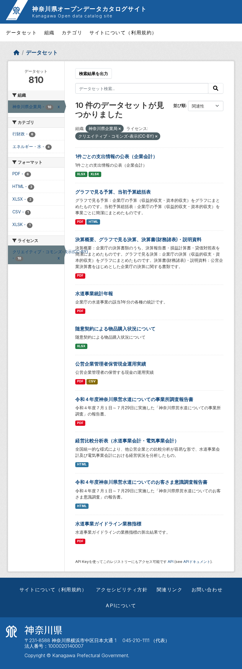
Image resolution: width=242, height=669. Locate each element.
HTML (93, 222)
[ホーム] (16, 52)
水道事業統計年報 (94, 293)
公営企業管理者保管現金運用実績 (110, 364)
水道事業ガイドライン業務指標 (108, 524)
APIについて (121, 605)
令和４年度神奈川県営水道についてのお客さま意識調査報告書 (141, 482)
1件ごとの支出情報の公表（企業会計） (116, 156)
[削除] (120, 129)
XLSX (81, 174)
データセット (21, 32)
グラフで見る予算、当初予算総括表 (113, 192)
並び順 (179, 105)
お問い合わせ (207, 589)
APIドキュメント (196, 561)
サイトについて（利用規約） (123, 32)
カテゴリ (72, 32)
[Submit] (215, 88)
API (171, 561)
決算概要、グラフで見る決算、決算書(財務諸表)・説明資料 (138, 239)
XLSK (95, 174)
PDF (80, 222)
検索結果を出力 (93, 73)
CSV (92, 381)
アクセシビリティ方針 (122, 589)
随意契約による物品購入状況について (115, 329)
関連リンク (170, 589)
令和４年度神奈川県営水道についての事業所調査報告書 (134, 399)
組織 (49, 32)
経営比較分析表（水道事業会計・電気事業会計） (127, 441)
